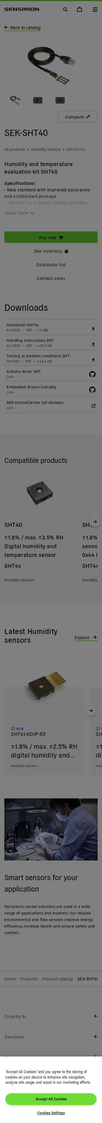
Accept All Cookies (51, 1099)
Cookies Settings (51, 1112)
